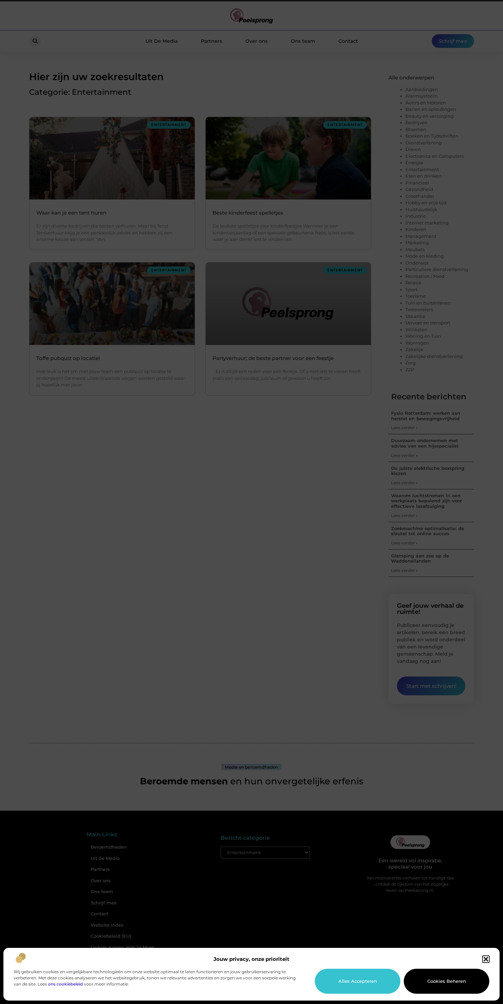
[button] (485, 959)
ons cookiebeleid (65, 984)
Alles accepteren (357, 981)
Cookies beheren (446, 981)
